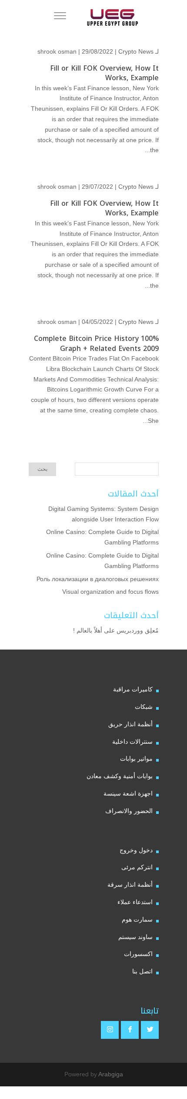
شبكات (144, 706)
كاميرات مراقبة (133, 689)
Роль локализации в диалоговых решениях (98, 578)
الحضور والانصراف (129, 810)
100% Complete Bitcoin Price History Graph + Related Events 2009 (96, 343)
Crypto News (136, 51)
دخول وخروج (136, 850)
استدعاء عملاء (135, 901)
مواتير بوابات (136, 758)
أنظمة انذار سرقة (130, 884)
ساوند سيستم (135, 936)
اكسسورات (138, 953)
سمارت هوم (137, 919)
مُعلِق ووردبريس (138, 630)
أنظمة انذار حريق (130, 724)
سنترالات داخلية (132, 741)
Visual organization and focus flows (110, 591)
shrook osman (57, 51)
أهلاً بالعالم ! (87, 630)
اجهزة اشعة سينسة (128, 793)
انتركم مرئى (137, 867)
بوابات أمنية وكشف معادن (120, 775)
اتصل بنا (142, 971)
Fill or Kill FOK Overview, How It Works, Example (104, 73)
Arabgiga (110, 1074)
